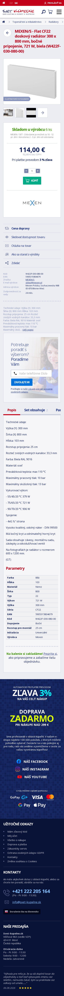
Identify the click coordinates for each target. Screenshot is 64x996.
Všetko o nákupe (16, 840)
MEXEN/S (30, 279)
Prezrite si (50, 654)
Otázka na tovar (21, 246)
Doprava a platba (17, 844)
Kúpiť (34, 180)
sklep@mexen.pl (34, 282)
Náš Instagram (35, 769)
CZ (11, 3)
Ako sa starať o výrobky (25, 254)
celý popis (28, 329)
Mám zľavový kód (17, 831)
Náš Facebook (35, 761)
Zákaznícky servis (17, 848)
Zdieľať (15, 263)
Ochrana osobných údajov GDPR (25, 852)
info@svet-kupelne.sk (26, 902)
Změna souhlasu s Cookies (22, 861)
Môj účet (12, 835)
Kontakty (12, 857)
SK (16, 3)
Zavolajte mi (22, 382)
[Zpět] (7, 33)
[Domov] (5, 2)
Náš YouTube (35, 777)
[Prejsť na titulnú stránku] (18, 12)
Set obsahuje (36, 410)
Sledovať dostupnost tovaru (28, 237)
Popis (11, 410)
